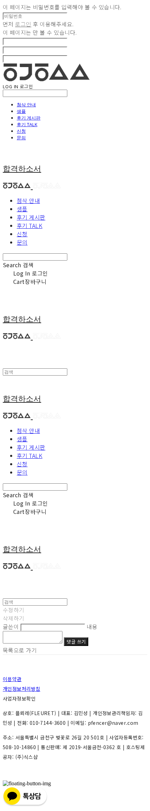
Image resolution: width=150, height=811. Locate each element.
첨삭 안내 (26, 104)
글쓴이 (11, 626)
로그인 (23, 24)
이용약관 (12, 678)
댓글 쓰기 (76, 641)
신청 (21, 131)
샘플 (21, 111)
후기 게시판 (28, 118)
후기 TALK (27, 124)
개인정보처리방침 (21, 688)
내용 (92, 626)
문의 (21, 137)
